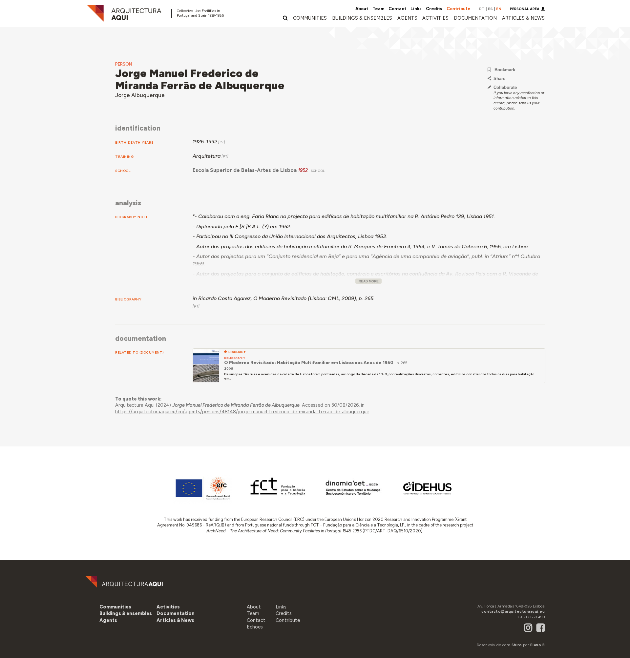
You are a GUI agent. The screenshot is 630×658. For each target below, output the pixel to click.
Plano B (537, 645)
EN (498, 9)
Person (123, 64)
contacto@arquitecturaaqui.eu (513, 611)
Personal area (524, 9)
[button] (407, 18)
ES (490, 9)
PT (482, 9)
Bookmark (504, 69)
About (361, 8)
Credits (434, 8)
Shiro (517, 645)
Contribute (459, 8)
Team (378, 8)
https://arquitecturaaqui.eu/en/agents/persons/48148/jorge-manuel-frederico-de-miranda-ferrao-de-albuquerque (242, 412)
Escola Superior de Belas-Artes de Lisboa (245, 170)
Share (499, 78)
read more (369, 281)
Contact (397, 8)
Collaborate (505, 87)
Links (416, 8)
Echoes (255, 627)
